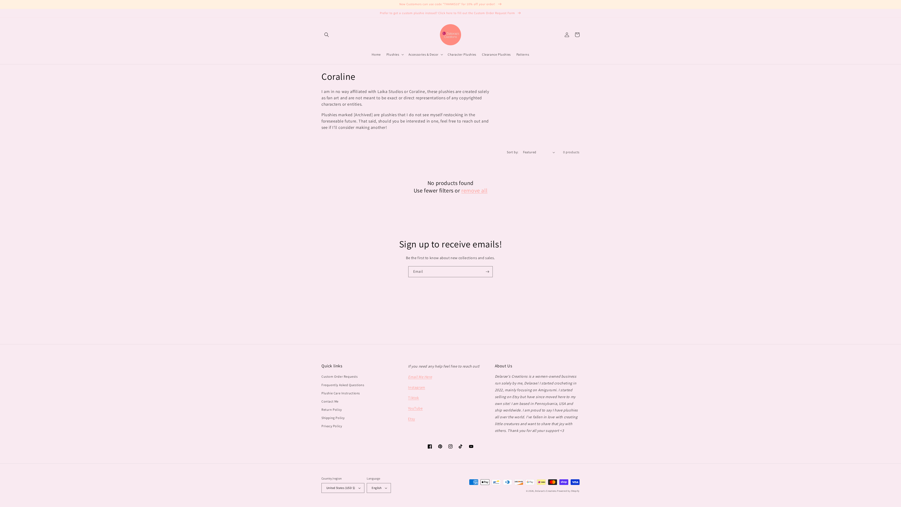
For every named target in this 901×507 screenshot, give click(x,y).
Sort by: (512, 152)
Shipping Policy (333, 418)
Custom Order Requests (339, 376)
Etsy (411, 418)
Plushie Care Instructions (340, 393)
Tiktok (413, 397)
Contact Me (330, 401)
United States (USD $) (340, 488)
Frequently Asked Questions (342, 385)
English (377, 488)
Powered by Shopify (568, 490)
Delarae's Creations (545, 490)
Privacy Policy (331, 426)
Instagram (416, 387)
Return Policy (331, 409)
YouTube (415, 408)
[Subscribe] (487, 271)
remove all (474, 190)
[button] (326, 35)
